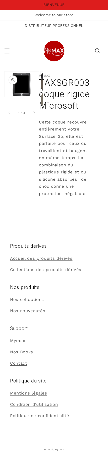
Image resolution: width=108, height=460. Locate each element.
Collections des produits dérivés (45, 269)
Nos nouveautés (27, 310)
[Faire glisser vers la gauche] (9, 112)
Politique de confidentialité (39, 415)
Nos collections (27, 299)
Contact (18, 363)
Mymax (17, 340)
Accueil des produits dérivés (41, 258)
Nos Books (21, 352)
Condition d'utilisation (34, 404)
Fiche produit (53, 205)
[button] (7, 51)
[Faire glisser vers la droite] (33, 112)
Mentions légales (28, 393)
